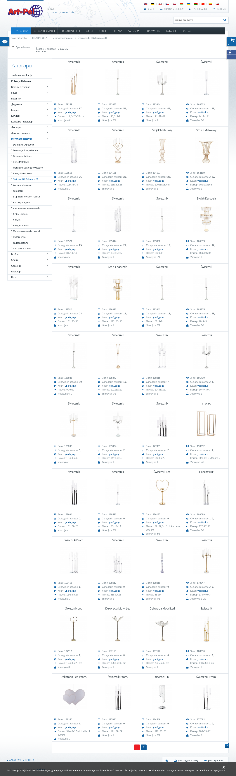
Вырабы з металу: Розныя (27, 196)
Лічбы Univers (20, 214)
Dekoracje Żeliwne (22, 156)
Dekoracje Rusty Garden (25, 150)
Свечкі (14, 260)
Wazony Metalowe (22, 185)
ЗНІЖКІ (102, 31)
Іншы (14, 92)
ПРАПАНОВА (21, 31)
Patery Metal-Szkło (22, 173)
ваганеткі (18, 191)
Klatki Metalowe (21, 162)
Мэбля (14, 254)
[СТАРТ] (166, 760)
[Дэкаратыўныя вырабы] (25, 16)
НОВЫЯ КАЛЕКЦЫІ (70, 31)
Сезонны (16, 265)
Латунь (16, 219)
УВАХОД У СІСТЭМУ (173, 9)
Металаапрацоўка (62, 38)
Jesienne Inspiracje (21, 75)
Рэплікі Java (19, 237)
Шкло (14, 277)
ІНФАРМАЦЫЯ (152, 31)
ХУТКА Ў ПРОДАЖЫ (44, 31)
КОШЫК (221, 9)
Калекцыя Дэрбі (21, 202)
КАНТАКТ (187, 31)
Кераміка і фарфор (21, 121)
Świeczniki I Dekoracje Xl (92, 38)
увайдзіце (70, 112)
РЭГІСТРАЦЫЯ (200, 9)
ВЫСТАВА (117, 31)
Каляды (15, 115)
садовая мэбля (21, 243)
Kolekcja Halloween (21, 81)
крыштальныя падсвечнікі (26, 208)
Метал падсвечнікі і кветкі (26, 231)
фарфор (15, 271)
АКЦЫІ (89, 31)
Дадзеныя (16, 104)
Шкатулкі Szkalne (22, 248)
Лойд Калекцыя (21, 225)
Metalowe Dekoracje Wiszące (28, 168)
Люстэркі (16, 127)
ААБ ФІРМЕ (15, 760)
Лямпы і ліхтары (20, 133)
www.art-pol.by (19, 38)
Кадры (14, 110)
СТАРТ (151, 9)
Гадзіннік (16, 98)
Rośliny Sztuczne (20, 87)
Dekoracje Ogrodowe (23, 144)
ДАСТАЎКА (133, 31)
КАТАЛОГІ (171, 31)
